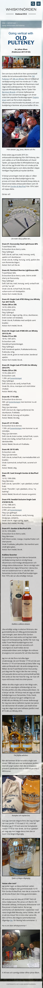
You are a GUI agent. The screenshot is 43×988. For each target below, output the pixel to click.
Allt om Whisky (18, 79)
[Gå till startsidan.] (21, 8)
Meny (38, 4)
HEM (3, 23)
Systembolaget (16, 378)
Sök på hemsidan (33, 4)
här (11, 920)
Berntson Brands (8, 92)
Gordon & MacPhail (18, 186)
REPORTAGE (12, 23)
